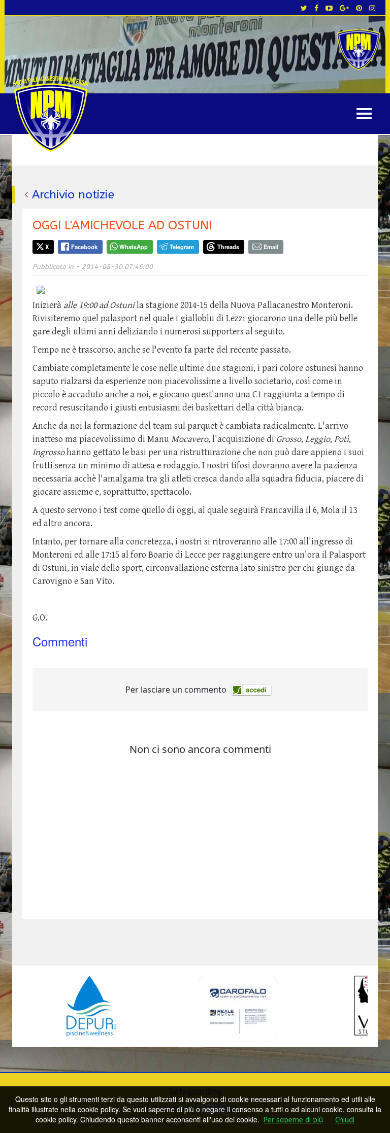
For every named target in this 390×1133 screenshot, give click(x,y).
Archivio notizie (73, 194)
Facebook (84, 247)
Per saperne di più (293, 1120)
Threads (228, 247)
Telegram (182, 247)
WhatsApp (133, 247)
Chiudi (344, 1120)
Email (271, 247)
